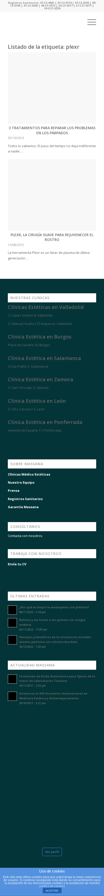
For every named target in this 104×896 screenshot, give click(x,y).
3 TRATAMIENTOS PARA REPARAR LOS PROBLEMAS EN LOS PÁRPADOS (52, 130)
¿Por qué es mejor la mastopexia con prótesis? (54, 607)
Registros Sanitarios (25, 499)
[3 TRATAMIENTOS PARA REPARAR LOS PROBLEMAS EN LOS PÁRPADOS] (52, 88)
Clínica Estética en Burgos (39, 336)
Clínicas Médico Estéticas (29, 474)
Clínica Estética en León (37, 400)
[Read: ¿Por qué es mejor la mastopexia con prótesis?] (12, 610)
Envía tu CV (17, 564)
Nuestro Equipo (21, 482)
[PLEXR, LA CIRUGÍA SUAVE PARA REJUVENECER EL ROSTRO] (52, 195)
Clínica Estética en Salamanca (44, 358)
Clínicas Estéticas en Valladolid (46, 307)
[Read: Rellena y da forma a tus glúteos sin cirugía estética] (12, 622)
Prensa (13, 490)
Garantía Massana (23, 507)
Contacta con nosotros (25, 535)
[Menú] (89, 22)
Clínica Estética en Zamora (40, 379)
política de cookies (52, 886)
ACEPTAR (52, 890)
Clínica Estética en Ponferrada (45, 422)
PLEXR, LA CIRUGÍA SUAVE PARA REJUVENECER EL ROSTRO (52, 237)
